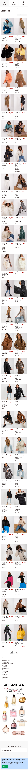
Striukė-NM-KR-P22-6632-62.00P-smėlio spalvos (5, 618)
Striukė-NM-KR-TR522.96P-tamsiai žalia (18, 245)
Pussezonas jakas (6, 660)
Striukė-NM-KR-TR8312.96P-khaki (18, 37)
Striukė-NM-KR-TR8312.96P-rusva (5, 114)
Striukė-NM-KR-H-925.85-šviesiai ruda (5, 352)
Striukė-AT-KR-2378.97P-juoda (5, 63)
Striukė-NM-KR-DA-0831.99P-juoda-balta (5, 193)
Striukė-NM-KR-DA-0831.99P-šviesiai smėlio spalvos (5, 246)
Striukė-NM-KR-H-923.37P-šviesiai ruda (18, 430)
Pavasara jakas (5, 669)
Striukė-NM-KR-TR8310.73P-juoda (5, 299)
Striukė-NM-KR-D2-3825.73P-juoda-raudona (5, 592)
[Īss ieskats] (12, 20)
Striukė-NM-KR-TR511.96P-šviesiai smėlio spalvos (5, 273)
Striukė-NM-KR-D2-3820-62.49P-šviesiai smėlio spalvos (18, 537)
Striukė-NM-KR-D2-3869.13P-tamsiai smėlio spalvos (18, 326)
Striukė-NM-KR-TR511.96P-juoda (18, 140)
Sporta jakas (5, 675)
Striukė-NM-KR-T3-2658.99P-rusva (18, 193)
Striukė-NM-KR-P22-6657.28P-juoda (5, 377)
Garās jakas (4, 665)
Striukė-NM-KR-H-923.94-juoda (5, 430)
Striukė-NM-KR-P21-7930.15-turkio (5, 140)
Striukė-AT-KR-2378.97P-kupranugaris (18, 89)
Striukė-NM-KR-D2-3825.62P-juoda (5, 535)
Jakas (2, 657)
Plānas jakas (5, 671)
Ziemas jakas (5, 677)
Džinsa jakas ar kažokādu (7, 663)
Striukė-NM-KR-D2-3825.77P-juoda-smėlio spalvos (5, 565)
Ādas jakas (4, 666)
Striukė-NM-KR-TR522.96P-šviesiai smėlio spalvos (5, 219)
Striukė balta (18, 272)
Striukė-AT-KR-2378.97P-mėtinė (5, 37)
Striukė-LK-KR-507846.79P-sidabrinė (5, 482)
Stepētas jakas (5, 662)
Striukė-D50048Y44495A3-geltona (19, 644)
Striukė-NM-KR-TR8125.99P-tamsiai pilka (18, 219)
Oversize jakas (5, 668)
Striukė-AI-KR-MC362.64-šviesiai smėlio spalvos (18, 456)
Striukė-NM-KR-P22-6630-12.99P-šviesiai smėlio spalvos (18, 166)
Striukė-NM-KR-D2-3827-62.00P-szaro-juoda (18, 564)
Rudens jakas (5, 674)
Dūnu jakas (4, 672)
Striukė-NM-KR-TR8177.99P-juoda (5, 165)
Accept (4, 766)
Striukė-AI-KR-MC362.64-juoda (18, 403)
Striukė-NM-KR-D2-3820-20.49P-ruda (18, 618)
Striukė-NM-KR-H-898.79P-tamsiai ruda (18, 377)
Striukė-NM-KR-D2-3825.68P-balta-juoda (18, 591)
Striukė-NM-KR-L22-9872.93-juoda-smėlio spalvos (5, 404)
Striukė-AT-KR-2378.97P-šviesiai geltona (18, 63)
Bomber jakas (5, 679)
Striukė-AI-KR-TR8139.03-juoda (17, 508)
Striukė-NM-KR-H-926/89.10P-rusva (5, 325)
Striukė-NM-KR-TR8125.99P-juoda (18, 114)
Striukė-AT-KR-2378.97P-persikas (5, 89)
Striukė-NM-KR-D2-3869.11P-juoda (18, 482)
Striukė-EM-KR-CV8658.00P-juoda (5, 644)
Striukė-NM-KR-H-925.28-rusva (5, 456)
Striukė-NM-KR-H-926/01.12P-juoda (18, 299)
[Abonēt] (25, 750)
